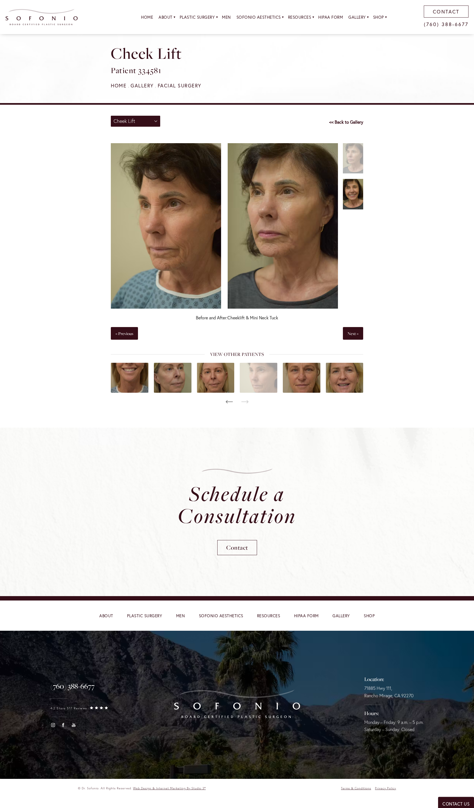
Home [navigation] (118, 85)
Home (147, 17)
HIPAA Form (330, 17)
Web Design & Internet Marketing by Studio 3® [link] (169, 788)
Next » (353, 333)
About (166, 17)
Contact (237, 547)
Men (226, 17)
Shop (378, 17)
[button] (52, 725)
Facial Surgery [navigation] (179, 85)
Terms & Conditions (356, 788)
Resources (299, 17)
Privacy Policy (385, 788)
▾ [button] (175, 17)
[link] (72, 686)
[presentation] (229, 401)
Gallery (357, 17)
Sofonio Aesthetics (258, 17)
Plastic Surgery (197, 17)
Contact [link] (446, 11)
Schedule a (237, 504)
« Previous (124, 333)
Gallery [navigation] (142, 85)
